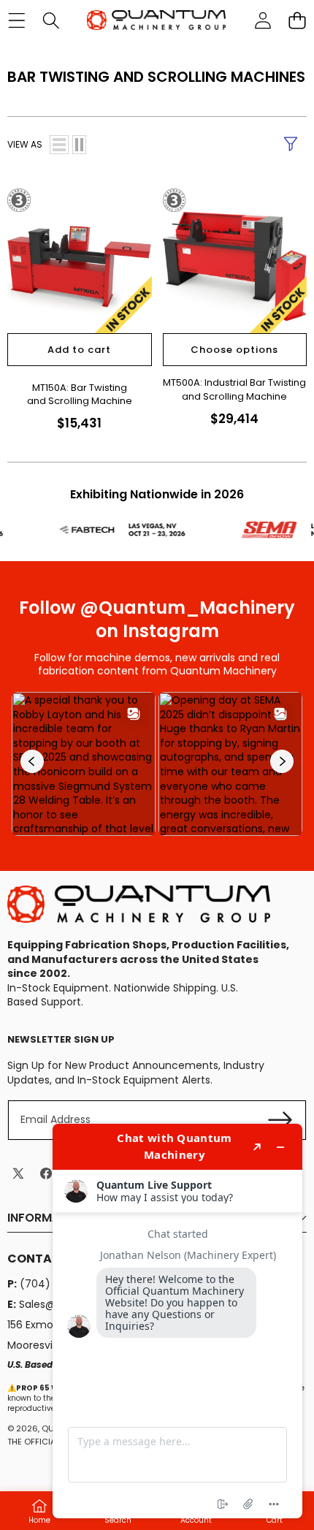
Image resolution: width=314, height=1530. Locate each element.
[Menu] (16, 20)
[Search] (50, 20)
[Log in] (262, 20)
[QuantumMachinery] (156, 20)
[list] (59, 144)
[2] (79, 144)
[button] (296, 20)
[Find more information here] (177, 1321)
